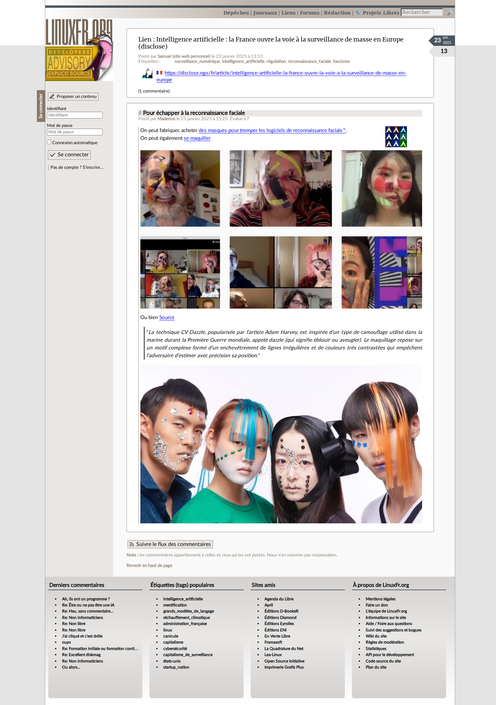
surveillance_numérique (197, 61)
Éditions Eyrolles (279, 624)
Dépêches (236, 13)
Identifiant (56, 109)
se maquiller (197, 138)
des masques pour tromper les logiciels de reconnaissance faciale (270, 130)
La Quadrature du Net (284, 649)
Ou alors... (71, 667)
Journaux (265, 13)
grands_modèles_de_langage (188, 611)
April (269, 605)
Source (166, 317)
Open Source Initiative (284, 661)
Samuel (164, 56)
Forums (310, 13)
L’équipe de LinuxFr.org (386, 611)
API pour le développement (390, 655)
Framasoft (273, 642)
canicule (170, 636)
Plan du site (376, 667)
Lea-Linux (273, 655)
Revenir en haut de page (149, 566)
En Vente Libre (277, 636)
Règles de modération (385, 642)
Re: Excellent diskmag (81, 655)
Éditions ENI (275, 630)
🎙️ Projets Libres (377, 13)
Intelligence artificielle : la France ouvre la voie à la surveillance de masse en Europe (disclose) (271, 42)
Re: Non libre (73, 624)
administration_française (185, 624)
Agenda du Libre (279, 599)
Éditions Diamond (281, 618)
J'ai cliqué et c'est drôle (82, 636)
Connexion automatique (75, 143)
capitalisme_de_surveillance (188, 655)
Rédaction (337, 13)
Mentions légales (380, 599)
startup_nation (176, 667)
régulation (276, 61)
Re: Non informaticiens (82, 618)
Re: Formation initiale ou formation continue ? (103, 649)
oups (66, 642)
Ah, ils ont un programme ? (86, 599)
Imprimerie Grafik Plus (284, 667)
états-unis (172, 661)
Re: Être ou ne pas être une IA (88, 605)
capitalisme (173, 642)
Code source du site (383, 661)
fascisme (341, 61)
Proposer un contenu (77, 97)
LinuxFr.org (79, 46)
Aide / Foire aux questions (389, 624)
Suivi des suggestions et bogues (393, 630)
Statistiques (376, 649)
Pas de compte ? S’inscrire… (77, 167)
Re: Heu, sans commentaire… (87, 611)
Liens (288, 13)
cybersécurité (175, 649)
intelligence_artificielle (243, 61)
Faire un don (377, 605)
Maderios (166, 119)
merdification (175, 605)
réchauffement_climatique (186, 618)
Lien (144, 39)
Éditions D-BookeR (282, 611)
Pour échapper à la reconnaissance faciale (194, 113)
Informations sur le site (386, 618)
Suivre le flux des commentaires (173, 544)
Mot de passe (60, 126)
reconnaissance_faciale (309, 61)
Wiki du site (376, 636)
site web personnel (191, 56)
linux (167, 630)
